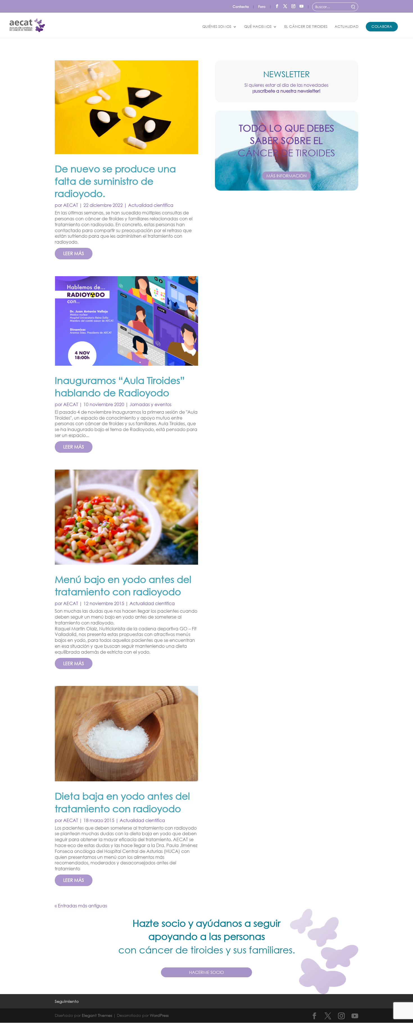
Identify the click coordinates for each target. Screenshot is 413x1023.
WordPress (159, 1015)
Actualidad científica (150, 205)
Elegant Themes (97, 1015)
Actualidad (346, 27)
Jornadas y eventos (150, 404)
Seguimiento (67, 1001)
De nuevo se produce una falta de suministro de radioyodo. (115, 181)
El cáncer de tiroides (305, 27)
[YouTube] (301, 5)
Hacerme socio (206, 972)
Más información (286, 175)
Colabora (381, 26)
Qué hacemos (257, 27)
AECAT (70, 205)
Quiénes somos (216, 27)
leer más (73, 253)
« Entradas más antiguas (81, 905)
